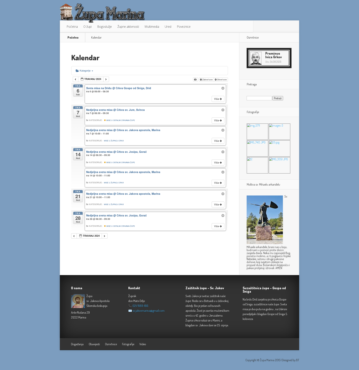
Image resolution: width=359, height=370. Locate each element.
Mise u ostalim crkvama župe (120, 120)
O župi (87, 27)
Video (142, 344)
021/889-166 (140, 306)
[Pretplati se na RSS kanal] (259, 27)
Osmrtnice (111, 344)
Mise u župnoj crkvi (114, 140)
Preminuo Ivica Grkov (273, 55)
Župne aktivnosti (128, 27)
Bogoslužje (104, 27)
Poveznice (184, 27)
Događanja (77, 344)
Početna (72, 27)
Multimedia (152, 27)
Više (217, 99)
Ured (168, 27)
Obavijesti (94, 344)
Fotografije (128, 344)
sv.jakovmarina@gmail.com (149, 311)
